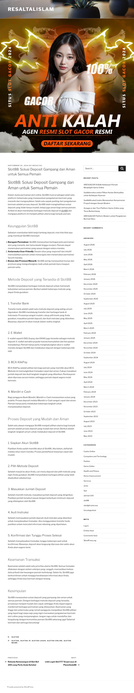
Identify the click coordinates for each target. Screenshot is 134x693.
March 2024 (89, 387)
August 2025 (89, 303)
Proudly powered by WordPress (20, 687)
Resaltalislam (31, 9)
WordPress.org (90, 540)
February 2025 (90, 333)
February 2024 (90, 392)
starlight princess (91, 505)
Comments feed (90, 535)
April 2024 (88, 382)
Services (87, 481)
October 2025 (90, 294)
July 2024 (88, 367)
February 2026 (90, 274)
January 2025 (89, 338)
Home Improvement (92, 476)
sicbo (86, 486)
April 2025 (88, 323)
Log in (86, 526)
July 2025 (88, 308)
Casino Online (89, 451)
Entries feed (89, 530)
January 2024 (89, 397)
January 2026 (89, 279)
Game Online (89, 466)
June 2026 (88, 254)
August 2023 (89, 421)
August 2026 (89, 245)
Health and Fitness (91, 471)
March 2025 (89, 328)
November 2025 (91, 289)
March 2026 (89, 269)
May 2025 (88, 318)
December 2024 (90, 343)
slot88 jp (25, 641)
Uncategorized (90, 510)
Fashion (87, 461)
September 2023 (91, 416)
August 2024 (89, 362)
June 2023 (88, 431)
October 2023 (90, 411)
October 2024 (90, 352)
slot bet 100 (89, 495)
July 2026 (88, 250)
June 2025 (88, 313)
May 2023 (88, 436)
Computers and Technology (95, 456)
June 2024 (88, 372)
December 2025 (90, 284)
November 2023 (91, 406)
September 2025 (91, 299)
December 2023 (90, 402)
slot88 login (39, 641)
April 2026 (88, 264)
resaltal (37, 165)
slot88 (64, 210)
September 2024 (91, 357)
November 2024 (91, 348)
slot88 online (55, 641)
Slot (85, 491)
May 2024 (88, 377)
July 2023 (88, 426)
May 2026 (88, 259)
